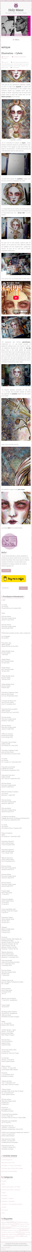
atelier (3, 1184)
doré (18, 64)
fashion (14, 1228)
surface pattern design (10, 1236)
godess (21, 64)
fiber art (27, 1228)
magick (27, 64)
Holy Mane (15, 10)
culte (2, 64)
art (16, 1222)
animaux (3, 1222)
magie (2, 65)
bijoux (6, 1224)
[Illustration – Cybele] (16, 71)
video (15, 65)
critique (3, 1192)
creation (3, 1226)
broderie (17, 1224)
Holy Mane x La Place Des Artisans (11, 1165)
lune (24, 64)
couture (27, 1224)
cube (27, 62)
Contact (3, 1249)
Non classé (4, 1210)
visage (26, 1236)
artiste (19, 1222)
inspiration (13, 1232)
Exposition (4, 1195)
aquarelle (24, 62)
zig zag (6, 67)
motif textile (27, 1232)
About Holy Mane (5, 1247)
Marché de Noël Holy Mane (9, 1171)
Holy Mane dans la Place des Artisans (12, 1168)
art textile (25, 1222)
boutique (10, 1224)
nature (3, 1234)
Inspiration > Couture (7, 1198)
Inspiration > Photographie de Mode (11, 1204)
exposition (6, 1227)
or (8, 65)
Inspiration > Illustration (8, 1201)
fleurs (5, 1230)
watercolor (10, 1238)
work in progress (21, 65)
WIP (17, 65)
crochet (7, 1226)
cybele (5, 64)
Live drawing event (6, 1160)
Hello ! (4, 552)
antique (20, 62)
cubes (3, 392)
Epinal (22, 1226)
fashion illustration (21, 1228)
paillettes (11, 65)
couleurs (22, 1224)
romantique (27, 1234)
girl (8, 1230)
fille (2, 1230)
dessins (18, 1226)
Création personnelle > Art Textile (10, 1187)
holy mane (16, 1230)
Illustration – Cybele (11, 53)
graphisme (11, 1230)
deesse (8, 64)
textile (17, 1236)
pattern (7, 1234)
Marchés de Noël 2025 (8, 1162)
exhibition (26, 1226)
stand (3, 1236)
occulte (6, 65)
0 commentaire (15, 67)
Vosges (3, 1238)
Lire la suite (6, 570)
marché (18, 1232)
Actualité (3, 1181)
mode (23, 1232)
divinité (15, 64)
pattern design (13, 1234)
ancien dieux (15, 62)
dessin (11, 64)
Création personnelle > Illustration (10, 1190)
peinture (21, 1234)
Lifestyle (3, 1207)
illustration (24, 1230)
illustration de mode (5, 1232)
